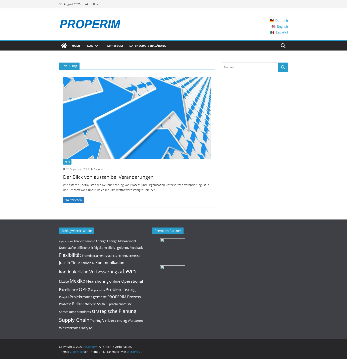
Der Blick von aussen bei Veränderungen (108, 177)
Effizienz (84, 247)
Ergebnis (121, 247)
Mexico (64, 281)
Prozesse (65, 304)
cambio (90, 241)
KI (93, 263)
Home (76, 46)
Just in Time (69, 262)
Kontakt (93, 46)
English (282, 26)
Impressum (114, 46)
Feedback (136, 247)
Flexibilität (70, 255)
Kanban (86, 263)
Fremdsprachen (93, 255)
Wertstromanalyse (75, 327)
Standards (84, 311)
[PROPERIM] (64, 46)
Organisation (98, 290)
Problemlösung (121, 289)
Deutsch (281, 20)
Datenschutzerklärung (147, 46)
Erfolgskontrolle (101, 247)
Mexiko (77, 281)
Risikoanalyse (84, 303)
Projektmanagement (88, 296)
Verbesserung (114, 320)
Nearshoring (97, 281)
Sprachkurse (67, 311)
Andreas (98, 169)
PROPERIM (116, 296)
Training (95, 320)
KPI (120, 272)
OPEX (67, 162)
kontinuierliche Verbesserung (88, 272)
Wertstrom (135, 320)
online (114, 281)
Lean (129, 271)
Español (282, 32)
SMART (102, 304)
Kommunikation (109, 262)
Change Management (121, 241)
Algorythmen (66, 241)
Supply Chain (74, 319)
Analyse (78, 241)
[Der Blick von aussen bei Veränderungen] (137, 118)
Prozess (134, 296)
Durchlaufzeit (68, 247)
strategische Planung (114, 311)
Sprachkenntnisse (119, 304)
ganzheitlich (110, 256)
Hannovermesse (129, 255)
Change (101, 241)
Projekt (64, 297)
